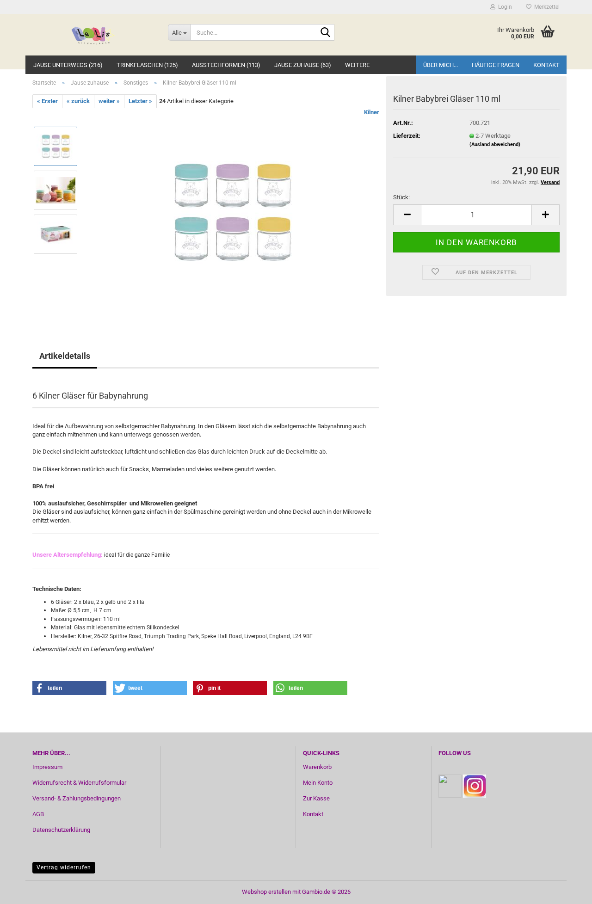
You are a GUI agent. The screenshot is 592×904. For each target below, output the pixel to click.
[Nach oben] (566, 890)
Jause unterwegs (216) (68, 64)
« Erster (47, 101)
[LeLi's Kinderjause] (93, 34)
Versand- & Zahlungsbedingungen (76, 798)
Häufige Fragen (495, 64)
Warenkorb (317, 766)
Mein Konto (318, 782)
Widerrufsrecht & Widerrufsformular (79, 782)
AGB (38, 814)
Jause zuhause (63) (302, 64)
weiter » (109, 101)
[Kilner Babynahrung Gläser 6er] (233, 212)
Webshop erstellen (266, 891)
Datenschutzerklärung (61, 829)
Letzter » (140, 101)
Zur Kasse (316, 798)
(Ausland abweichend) (494, 144)
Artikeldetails (64, 356)
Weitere (357, 64)
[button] (407, 214)
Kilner (371, 112)
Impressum (47, 766)
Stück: (401, 197)
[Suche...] (325, 33)
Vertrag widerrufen (64, 867)
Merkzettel (545, 7)
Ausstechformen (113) (226, 64)
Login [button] (503, 7)
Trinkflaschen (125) (147, 64)
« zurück (78, 101)
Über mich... (440, 64)
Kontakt (546, 64)
